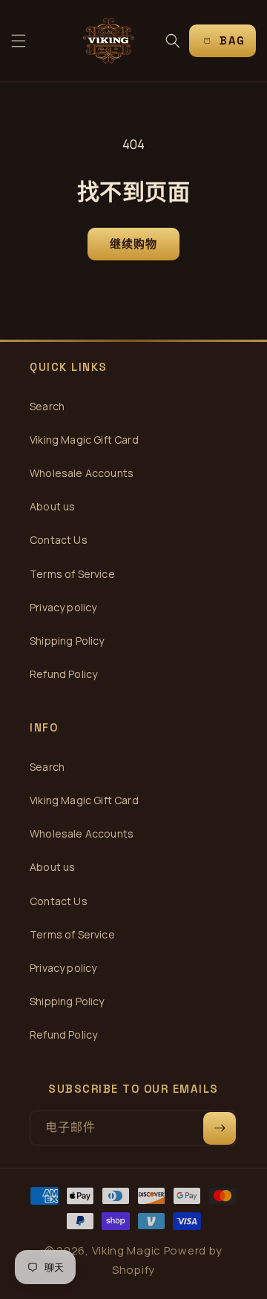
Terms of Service (72, 574)
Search (47, 406)
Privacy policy (63, 607)
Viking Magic (126, 1250)
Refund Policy (63, 674)
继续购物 (134, 244)
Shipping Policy (67, 641)
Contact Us (59, 540)
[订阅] (219, 1128)
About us (52, 506)
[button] (18, 40)
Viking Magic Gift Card (84, 440)
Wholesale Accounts (82, 473)
